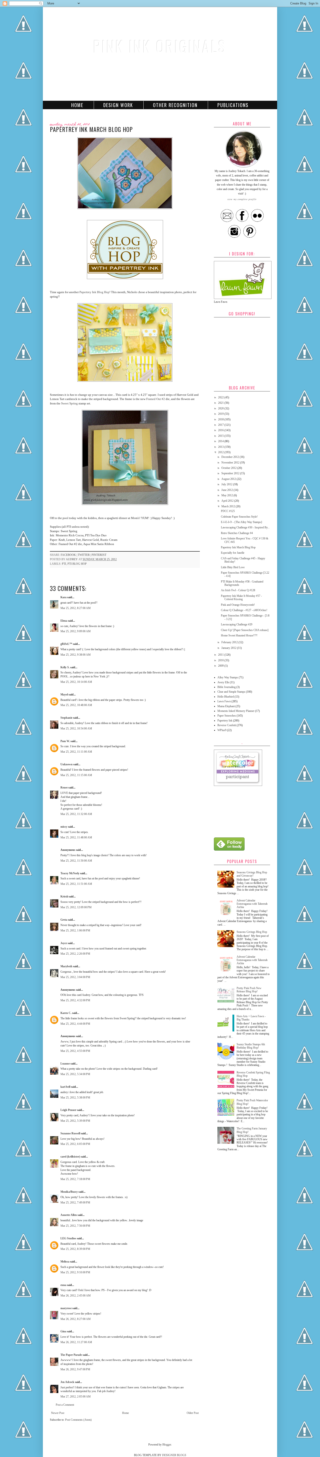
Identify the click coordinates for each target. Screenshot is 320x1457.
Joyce (63, 943)
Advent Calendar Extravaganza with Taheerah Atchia (252, 904)
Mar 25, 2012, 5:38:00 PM (75, 1097)
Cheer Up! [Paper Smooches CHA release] (244, 630)
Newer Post (57, 1413)
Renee (64, 787)
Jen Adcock (67, 1382)
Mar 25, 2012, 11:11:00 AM (76, 751)
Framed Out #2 (156, 399)
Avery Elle (223, 682)
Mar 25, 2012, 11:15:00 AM (76, 775)
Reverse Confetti (226, 725)
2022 (221, 397)
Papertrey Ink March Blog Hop (238, 547)
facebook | (69, 555)
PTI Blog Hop (77, 563)
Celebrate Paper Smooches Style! (239, 516)
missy (63, 826)
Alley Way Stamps (227, 677)
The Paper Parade (71, 1354)
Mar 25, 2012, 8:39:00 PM (75, 1249)
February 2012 (229, 642)
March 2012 (228, 506)
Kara (63, 597)
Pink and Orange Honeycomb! (238, 604)
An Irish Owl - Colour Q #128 (238, 590)
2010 (221, 660)
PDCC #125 (228, 511)
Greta (63, 919)
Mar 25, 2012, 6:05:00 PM (75, 1144)
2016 (221, 430)
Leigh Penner (68, 1110)
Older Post (193, 1413)
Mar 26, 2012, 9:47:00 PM (75, 1369)
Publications (233, 104)
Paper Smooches (226, 715)
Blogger (166, 1444)
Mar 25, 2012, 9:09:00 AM (75, 631)
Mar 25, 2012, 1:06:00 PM (75, 930)
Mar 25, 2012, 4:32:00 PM (75, 1000)
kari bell (65, 1086)
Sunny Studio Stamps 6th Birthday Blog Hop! (251, 1046)
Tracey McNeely (69, 873)
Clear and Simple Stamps (231, 691)
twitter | (85, 555)
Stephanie (66, 717)
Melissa (64, 1261)
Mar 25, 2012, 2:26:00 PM (75, 953)
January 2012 (229, 648)
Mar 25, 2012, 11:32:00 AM (76, 814)
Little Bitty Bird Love (233, 567)
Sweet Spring (69, 403)
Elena (63, 620)
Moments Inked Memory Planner (235, 711)
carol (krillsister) (70, 1156)
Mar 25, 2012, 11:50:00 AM (76, 860)
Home (77, 104)
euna (63, 1285)
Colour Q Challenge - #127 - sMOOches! (244, 610)
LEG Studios (68, 1238)
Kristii (64, 896)
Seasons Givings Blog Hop (252, 932)
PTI (64, 563)
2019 (221, 413)
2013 (221, 446)
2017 (221, 424)
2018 (221, 419)
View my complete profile (242, 199)
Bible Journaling (226, 687)
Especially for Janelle (232, 552)
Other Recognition (175, 104)
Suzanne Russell (70, 1133)
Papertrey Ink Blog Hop (94, 292)
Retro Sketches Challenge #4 (237, 533)
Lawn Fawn (224, 701)
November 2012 (230, 462)
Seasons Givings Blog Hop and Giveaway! (252, 874)
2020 (221, 408)
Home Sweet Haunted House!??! (239, 635)
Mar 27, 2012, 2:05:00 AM (75, 1396)
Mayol (64, 694)
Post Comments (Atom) (78, 1419)
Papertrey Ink (224, 720)
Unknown (66, 764)
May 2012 (227, 495)
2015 (221, 435)
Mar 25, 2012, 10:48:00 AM (76, 705)
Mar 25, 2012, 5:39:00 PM (75, 1120)
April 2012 (227, 500)
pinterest (99, 555)
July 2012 (227, 484)
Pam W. (65, 741)
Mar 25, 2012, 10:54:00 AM (76, 728)
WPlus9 (221, 730)
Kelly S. (65, 667)
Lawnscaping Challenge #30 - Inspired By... (245, 527)
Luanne (65, 1063)
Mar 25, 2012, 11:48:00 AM (76, 837)
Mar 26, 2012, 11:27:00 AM (76, 1342)
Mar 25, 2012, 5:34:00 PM (75, 1074)
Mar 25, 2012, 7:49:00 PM (75, 1202)
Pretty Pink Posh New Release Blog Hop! (249, 989)
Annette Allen (68, 1215)
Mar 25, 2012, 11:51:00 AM (76, 883)
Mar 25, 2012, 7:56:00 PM (75, 1225)
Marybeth (66, 966)
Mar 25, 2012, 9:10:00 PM (75, 1272)
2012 (221, 452)
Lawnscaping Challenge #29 (236, 624)
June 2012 (227, 490)
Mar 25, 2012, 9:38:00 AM (75, 654)
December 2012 (230, 457)
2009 (221, 665)
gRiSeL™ (66, 644)
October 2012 (229, 468)
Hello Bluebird (225, 696)
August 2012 (229, 479)
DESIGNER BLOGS (174, 1455)
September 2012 (230, 473)
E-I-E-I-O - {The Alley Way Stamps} (241, 522)
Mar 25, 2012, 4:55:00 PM (75, 1051)
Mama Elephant (226, 706)
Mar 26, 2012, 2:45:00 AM (75, 1295)
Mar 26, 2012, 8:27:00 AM (75, 1319)
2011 (221, 654)
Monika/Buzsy (69, 1191)
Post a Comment (65, 1404)
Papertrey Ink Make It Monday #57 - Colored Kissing (241, 597)
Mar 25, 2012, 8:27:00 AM (75, 608)
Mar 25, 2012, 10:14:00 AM (76, 682)
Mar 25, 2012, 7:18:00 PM (75, 1179)
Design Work (118, 104)
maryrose (66, 1308)
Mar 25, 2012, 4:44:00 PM (75, 1023)
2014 (221, 441)
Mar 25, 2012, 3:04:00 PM (75, 977)
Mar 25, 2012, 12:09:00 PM (76, 907)
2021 (221, 402)
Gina (63, 1331)
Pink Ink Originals (160, 45)
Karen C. (65, 1013)
